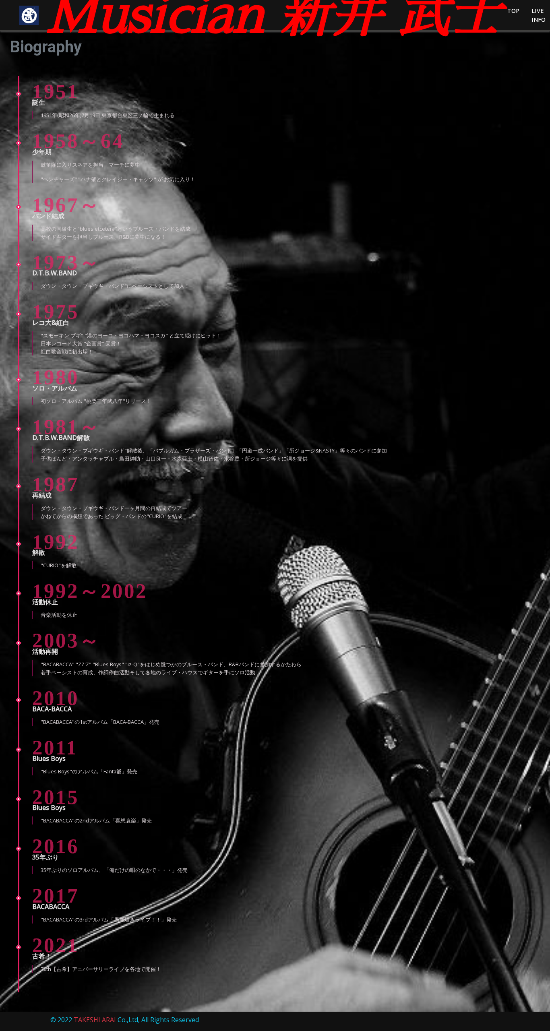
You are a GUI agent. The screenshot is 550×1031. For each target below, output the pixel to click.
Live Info (538, 15)
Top (513, 10)
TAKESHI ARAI (95, 1019)
